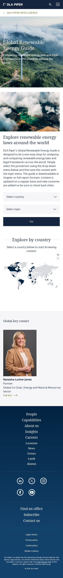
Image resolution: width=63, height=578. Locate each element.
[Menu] (57, 4)
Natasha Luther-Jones (17, 380)
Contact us (31, 520)
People (31, 414)
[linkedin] (20, 481)
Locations (31, 443)
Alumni (31, 463)
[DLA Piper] (13, 4)
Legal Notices (42, 562)
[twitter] (32, 481)
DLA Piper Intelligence (22, 12)
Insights (31, 431)
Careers (31, 437)
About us (32, 426)
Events (31, 453)
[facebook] (20, 492)
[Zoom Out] (58, 258)
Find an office (31, 508)
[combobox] (31, 196)
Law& (31, 458)
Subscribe (31, 514)
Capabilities (31, 420)
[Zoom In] (58, 255)
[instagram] (43, 481)
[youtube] (32, 492)
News (31, 448)
